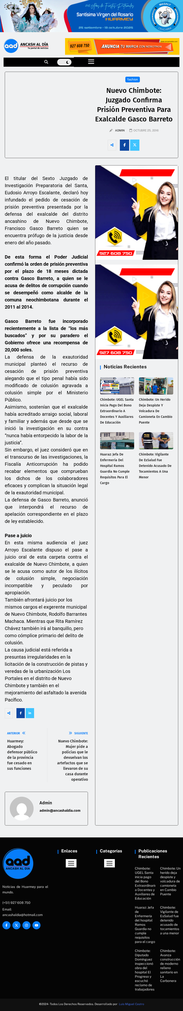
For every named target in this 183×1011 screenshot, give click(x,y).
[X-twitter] (16, 925)
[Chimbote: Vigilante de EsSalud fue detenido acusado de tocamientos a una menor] (156, 440)
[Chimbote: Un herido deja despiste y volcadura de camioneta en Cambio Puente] (156, 386)
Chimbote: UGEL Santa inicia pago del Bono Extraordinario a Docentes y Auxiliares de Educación (117, 411)
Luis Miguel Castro (131, 1004)
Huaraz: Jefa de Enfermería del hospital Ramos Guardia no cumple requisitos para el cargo (145, 925)
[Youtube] (36, 925)
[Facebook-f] (6, 925)
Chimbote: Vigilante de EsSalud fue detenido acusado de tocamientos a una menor (155, 465)
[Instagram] (26, 925)
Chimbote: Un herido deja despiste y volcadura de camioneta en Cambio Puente (155, 411)
